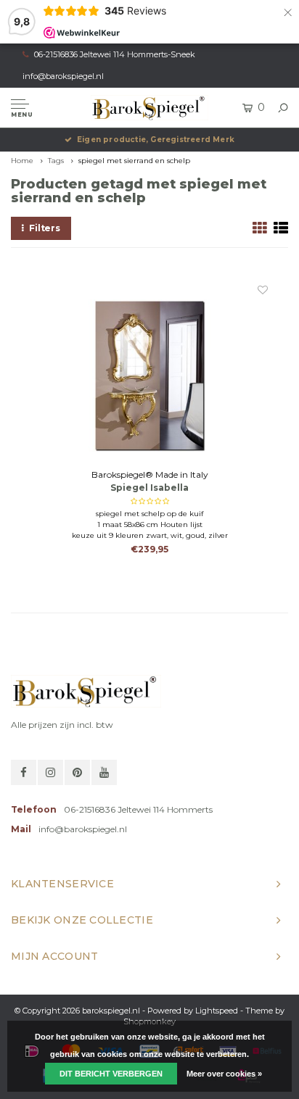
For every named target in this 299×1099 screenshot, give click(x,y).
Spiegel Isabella (149, 487)
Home (22, 160)
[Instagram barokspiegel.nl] (50, 772)
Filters (44, 228)
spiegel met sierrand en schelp (134, 160)
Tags (56, 160)
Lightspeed (216, 1010)
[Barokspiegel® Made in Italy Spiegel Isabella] (150, 375)
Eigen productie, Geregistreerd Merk (155, 139)
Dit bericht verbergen (111, 1073)
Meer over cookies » (224, 1073)
